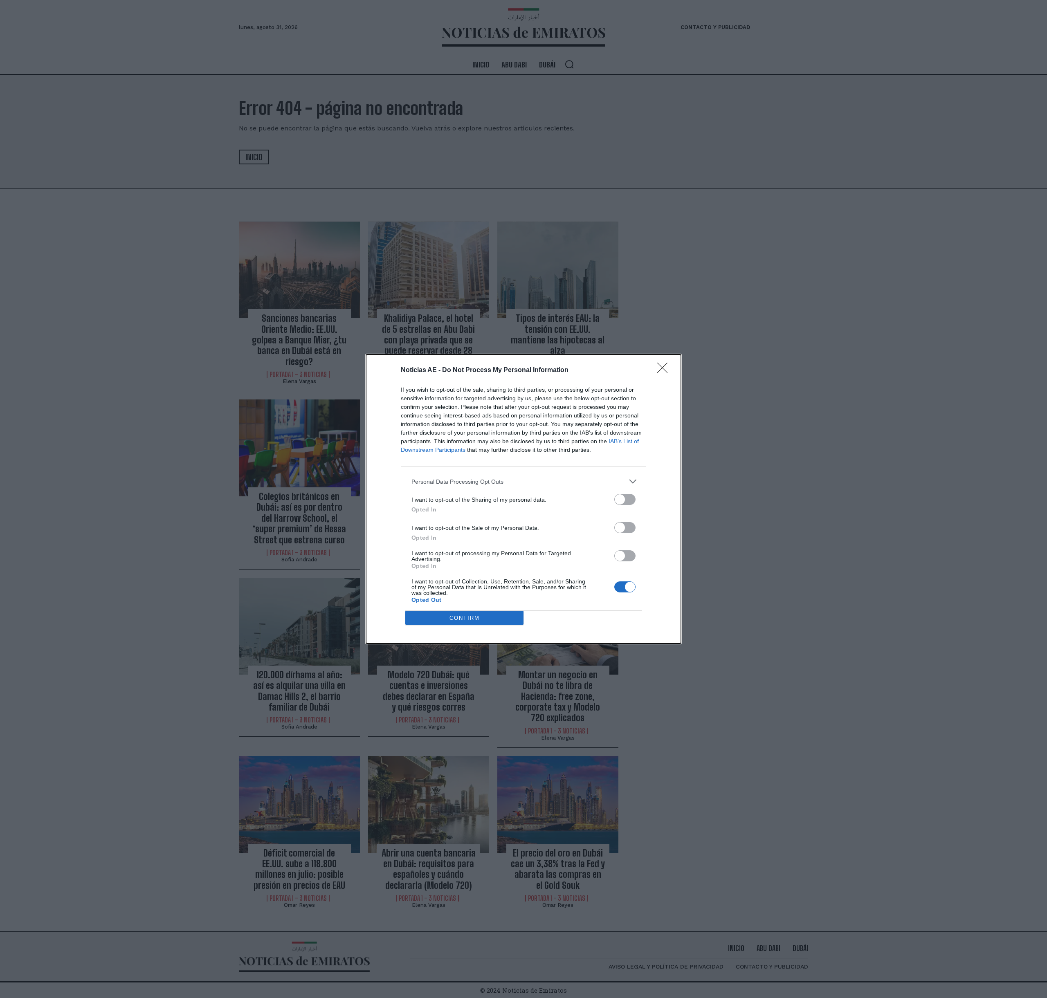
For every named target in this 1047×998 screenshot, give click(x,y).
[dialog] (523, 499)
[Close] (665, 370)
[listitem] (523, 481)
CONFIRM (464, 618)
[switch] (625, 499)
